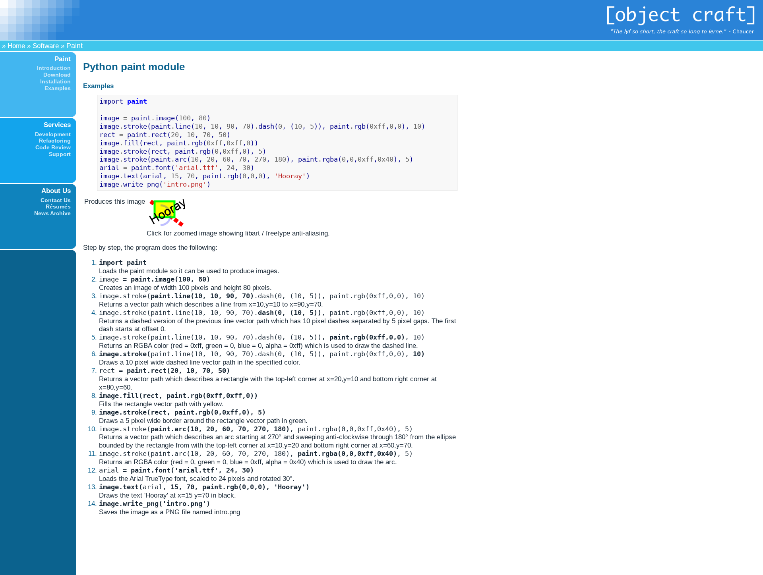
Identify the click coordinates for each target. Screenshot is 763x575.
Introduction (54, 68)
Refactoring (55, 140)
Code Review (53, 147)
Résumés (58, 206)
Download (57, 74)
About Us (56, 191)
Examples (58, 88)
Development (53, 134)
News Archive (52, 213)
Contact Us (56, 200)
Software (46, 46)
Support (60, 154)
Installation (55, 81)
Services (57, 125)
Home (16, 46)
